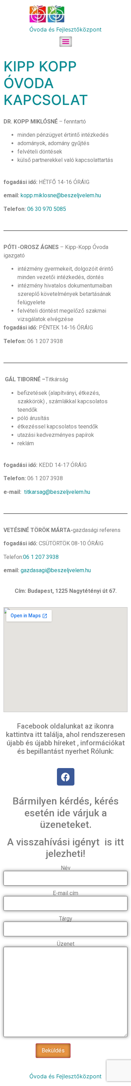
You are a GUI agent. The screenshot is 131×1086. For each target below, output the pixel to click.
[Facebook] (65, 777)
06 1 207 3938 (41, 557)
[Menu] (65, 41)
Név (66, 868)
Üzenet (65, 944)
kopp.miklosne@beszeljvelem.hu (61, 195)
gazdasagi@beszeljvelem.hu (56, 570)
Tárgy (65, 919)
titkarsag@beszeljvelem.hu (56, 492)
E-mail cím (65, 893)
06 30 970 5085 (46, 209)
